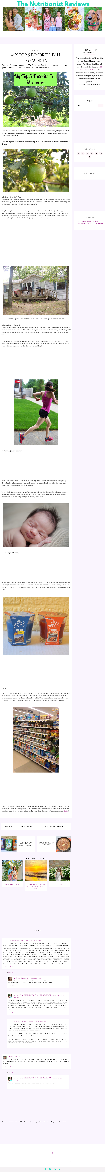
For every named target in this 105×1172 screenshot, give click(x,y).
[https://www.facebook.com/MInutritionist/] (87, 153)
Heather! (18, 978)
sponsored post (58, 826)
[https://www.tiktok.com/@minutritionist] (92, 153)
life (50, 826)
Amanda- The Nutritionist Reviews (32, 995)
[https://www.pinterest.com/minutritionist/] (83, 153)
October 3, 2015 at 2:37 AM (29, 1057)
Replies (10, 973)
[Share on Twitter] (25, 826)
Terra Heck (15, 1057)
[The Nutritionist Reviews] (52, 30)
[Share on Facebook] (22, 826)
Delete (12, 966)
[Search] (100, 105)
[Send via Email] (30, 826)
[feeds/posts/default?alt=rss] (101, 153)
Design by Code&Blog (82, 1161)
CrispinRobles (16, 940)
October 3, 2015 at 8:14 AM (32, 978)
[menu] (4, 34)
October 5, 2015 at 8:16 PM (37, 1022)
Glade (66, 811)
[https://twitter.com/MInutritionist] (96, 153)
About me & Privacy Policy (57, 1161)
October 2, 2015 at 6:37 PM (32, 940)
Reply (6, 966)
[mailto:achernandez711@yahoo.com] (89, 157)
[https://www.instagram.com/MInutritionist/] (78, 153)
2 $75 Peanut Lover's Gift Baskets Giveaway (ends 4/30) (90, 222)
